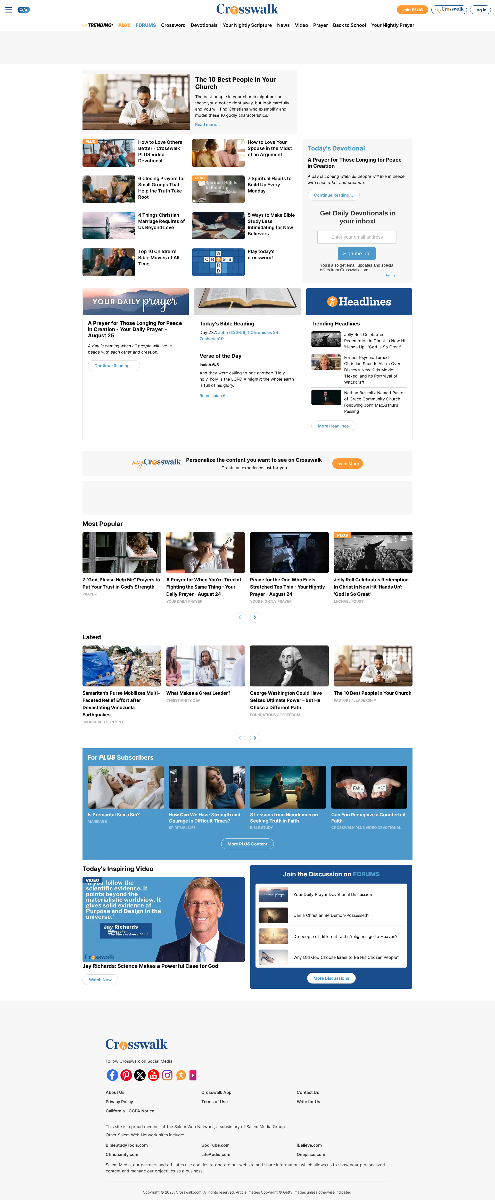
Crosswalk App (216, 1092)
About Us (115, 1092)
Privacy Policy (119, 1101)
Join (412, 9)
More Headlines (333, 426)
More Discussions (331, 978)
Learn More (347, 463)
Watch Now (100, 979)
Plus (124, 25)
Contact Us (308, 1092)
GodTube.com (215, 1145)
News (283, 25)
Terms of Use (214, 1101)
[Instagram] (167, 1075)
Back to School (349, 25)
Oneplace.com (311, 1154)
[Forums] (181, 1075)
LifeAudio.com (215, 1154)
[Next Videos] (255, 617)
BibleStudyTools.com (127, 1145)
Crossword (173, 25)
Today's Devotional (336, 148)
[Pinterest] (126, 1075)
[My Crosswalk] (449, 9)
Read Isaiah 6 (213, 395)
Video (301, 25)
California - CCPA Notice (130, 1110)
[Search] (23, 10)
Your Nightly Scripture (247, 25)
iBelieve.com (309, 1145)
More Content (247, 843)
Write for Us (308, 1101)
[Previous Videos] (240, 617)
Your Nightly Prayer (392, 25)
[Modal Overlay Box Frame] (357, 244)
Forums (146, 25)
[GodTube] (194, 1075)
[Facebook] (112, 1075)
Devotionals (204, 25)
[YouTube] (153, 1075)
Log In (480, 9)
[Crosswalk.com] (247, 9)
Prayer (320, 25)
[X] (140, 1075)
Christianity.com (122, 1154)
